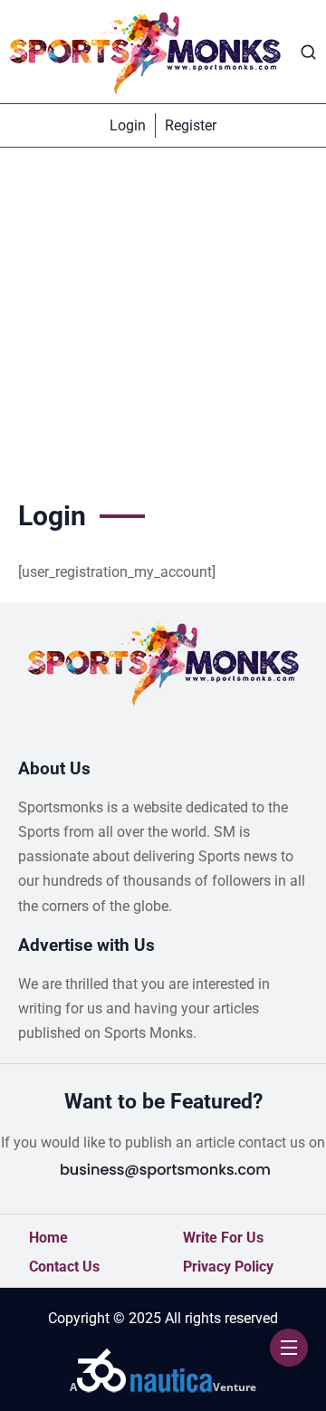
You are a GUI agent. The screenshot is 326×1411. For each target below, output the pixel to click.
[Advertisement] (163, 320)
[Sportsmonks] (145, 51)
